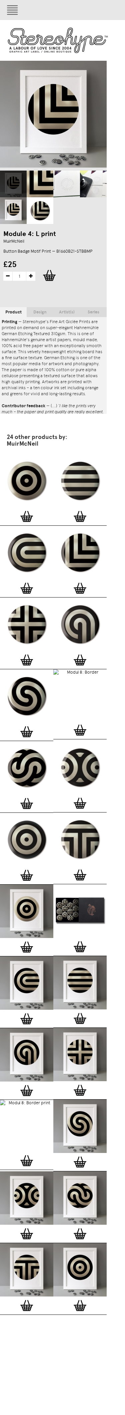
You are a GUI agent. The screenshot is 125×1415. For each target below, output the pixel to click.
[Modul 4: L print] (13, 184)
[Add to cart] (26, 516)
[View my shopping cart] (92, 10)
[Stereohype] (58, 40)
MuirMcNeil (13, 241)
